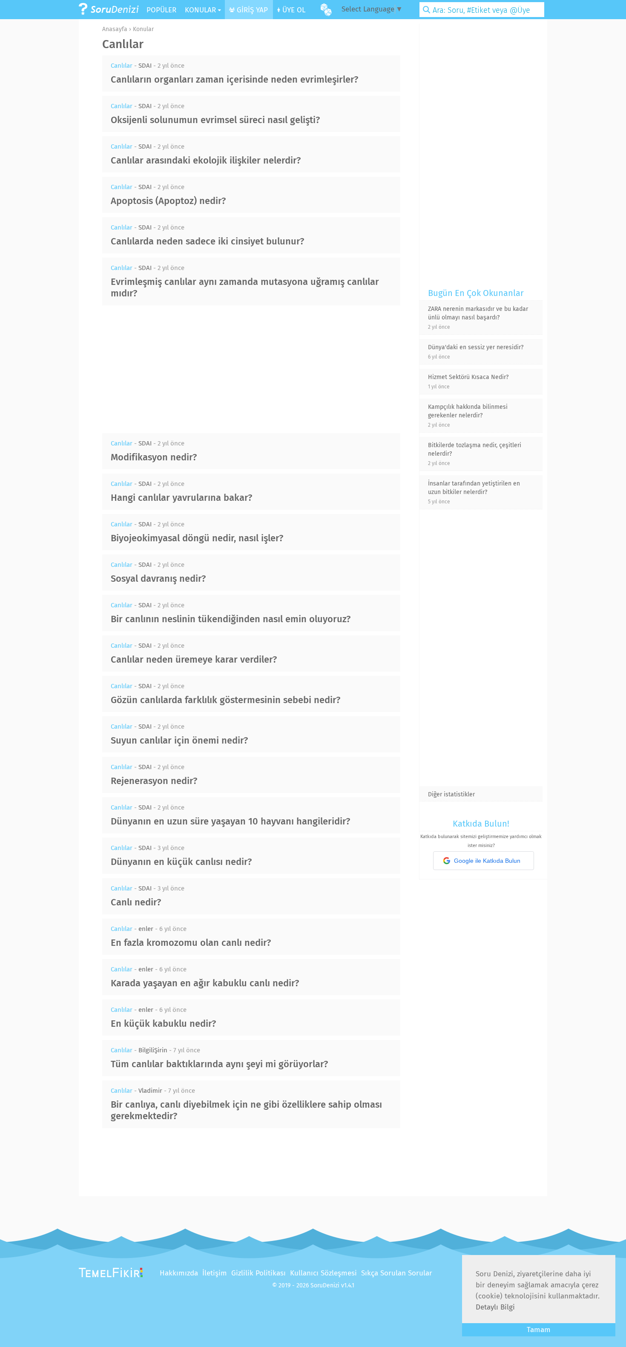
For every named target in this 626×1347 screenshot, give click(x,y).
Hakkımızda (179, 1273)
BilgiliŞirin (152, 1050)
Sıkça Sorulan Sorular (396, 1273)
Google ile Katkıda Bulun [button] (487, 860)
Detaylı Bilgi (495, 1307)
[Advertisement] (251, 369)
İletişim (214, 1273)
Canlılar (121, 65)
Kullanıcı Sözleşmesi (323, 1273)
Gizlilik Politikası (258, 1273)
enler (145, 929)
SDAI (145, 65)
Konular (143, 29)
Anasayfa (114, 29)
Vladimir (150, 1090)
